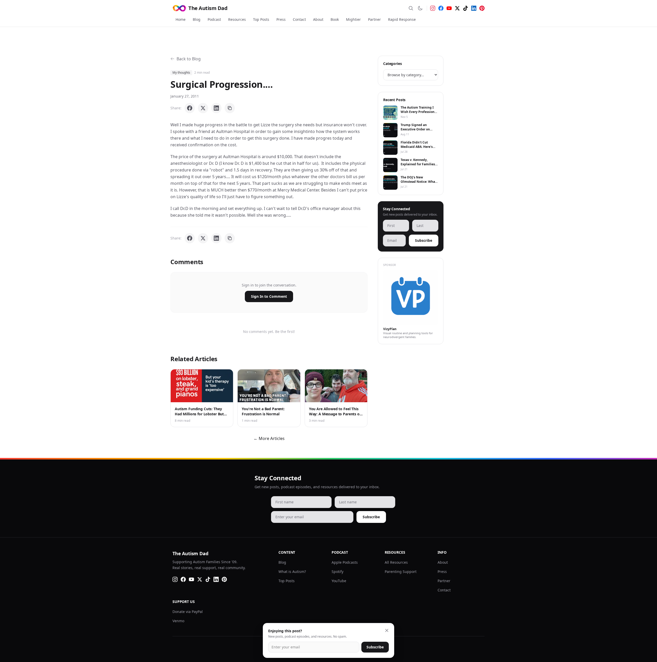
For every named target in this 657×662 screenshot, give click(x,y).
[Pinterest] (482, 8)
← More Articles (269, 438)
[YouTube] (449, 8)
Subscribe (423, 240)
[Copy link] (230, 108)
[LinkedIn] (473, 8)
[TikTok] (465, 8)
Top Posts (261, 19)
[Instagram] (432, 8)
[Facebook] (440, 8)
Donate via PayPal (187, 611)
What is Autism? (292, 571)
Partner (374, 19)
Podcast (214, 19)
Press (281, 19)
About (318, 19)
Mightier (353, 19)
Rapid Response (402, 19)
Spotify (337, 571)
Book (335, 19)
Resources (237, 19)
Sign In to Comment (269, 296)
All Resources (396, 562)
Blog (196, 19)
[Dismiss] (387, 630)
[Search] (410, 8)
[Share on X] (203, 108)
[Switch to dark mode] (420, 8)
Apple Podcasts (345, 562)
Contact (299, 19)
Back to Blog (189, 59)
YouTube (339, 580)
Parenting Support (401, 571)
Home (181, 19)
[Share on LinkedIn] (216, 108)
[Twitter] (457, 8)
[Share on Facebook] (190, 108)
